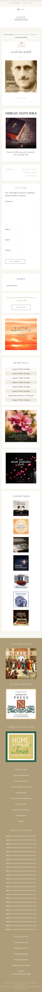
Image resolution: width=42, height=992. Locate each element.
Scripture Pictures (21, 781)
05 (20, 836)
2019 (8, 863)
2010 (8, 898)
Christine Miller (23, 983)
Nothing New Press (21, 948)
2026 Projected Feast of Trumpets (21, 395)
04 (18, 836)
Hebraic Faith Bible (21, 960)
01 (11, 836)
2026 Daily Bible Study (21, 775)
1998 (8, 929)
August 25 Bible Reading (21, 387)
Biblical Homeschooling (21, 965)
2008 (8, 906)
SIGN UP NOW (21, 307)
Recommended (21, 815)
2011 (7, 894)
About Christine (21, 804)
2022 (8, 852)
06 (23, 836)
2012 (8, 890)
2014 (8, 883)
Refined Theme (18, 986)
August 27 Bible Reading (21, 378)
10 (31, 840)
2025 (8, 840)
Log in (25, 988)
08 (27, 836)
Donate (21, 821)
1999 (8, 925)
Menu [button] (22, 9)
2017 (8, 871)
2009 (8, 902)
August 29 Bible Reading (21, 369)
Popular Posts (21, 792)
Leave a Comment (21, 98)
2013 (8, 887)
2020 (8, 859)
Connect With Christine (21, 810)
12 (35, 840)
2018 (8, 867)
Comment (9, 201)
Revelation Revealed (21, 954)
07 (25, 836)
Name (7, 229)
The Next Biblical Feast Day (21, 787)
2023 (8, 848)
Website (8, 250)
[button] (21, 663)
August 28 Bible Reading (21, 373)
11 (33, 840)
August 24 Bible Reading (21, 391)
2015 (8, 879)
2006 (8, 914)
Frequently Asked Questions (21, 798)
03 (16, 836)
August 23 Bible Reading (21, 400)
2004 (8, 922)
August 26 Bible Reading (21, 382)
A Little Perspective (21, 18)
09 (29, 840)
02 (13, 836)
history (20, 57)
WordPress (18, 988)
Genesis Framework (34, 986)
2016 (8, 875)
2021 (8, 855)
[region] (21, 663)
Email (7, 240)
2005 (8, 918)
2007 (8, 910)
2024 (8, 844)
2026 (8, 836)
